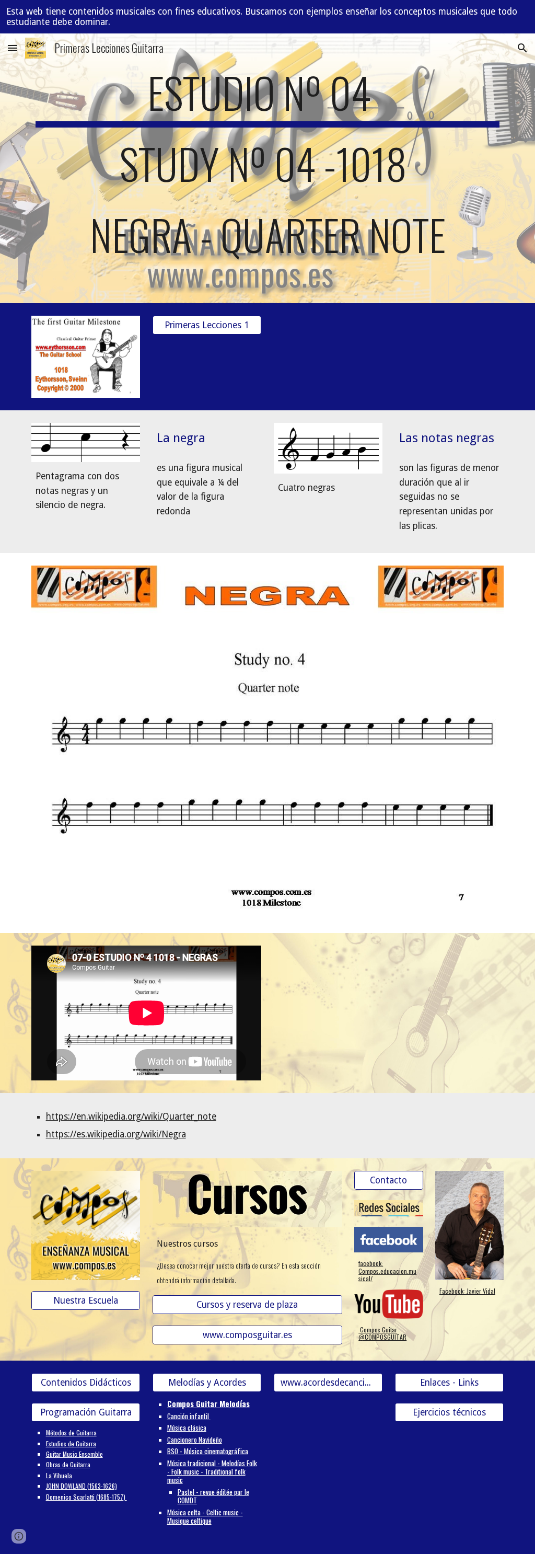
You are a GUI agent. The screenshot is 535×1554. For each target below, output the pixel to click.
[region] (267, 16)
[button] (12, 47)
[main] (267, 168)
